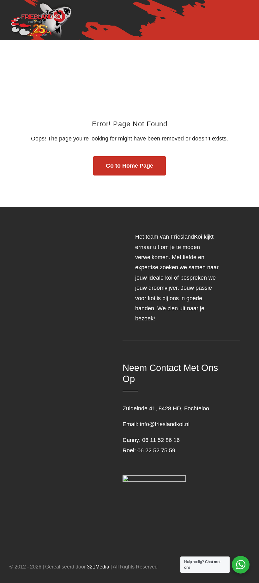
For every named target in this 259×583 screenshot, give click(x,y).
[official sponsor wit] (154, 478)
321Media (98, 566)
